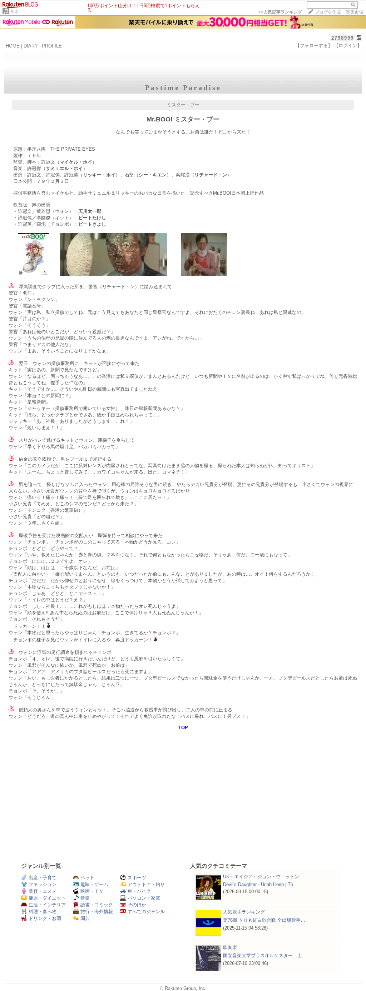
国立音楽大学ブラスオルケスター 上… (265, 955)
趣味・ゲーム (94, 884)
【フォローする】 (313, 45)
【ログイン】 (348, 45)
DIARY (31, 46)
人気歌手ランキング (244, 912)
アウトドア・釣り (146, 884)
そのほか (137, 904)
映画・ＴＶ (92, 891)
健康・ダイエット (47, 898)
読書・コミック (96, 904)
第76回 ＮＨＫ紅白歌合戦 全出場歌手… (264, 920)
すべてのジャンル (146, 911)
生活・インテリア (47, 904)
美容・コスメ (42, 891)
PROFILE (52, 46)
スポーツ (137, 877)
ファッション (42, 884)
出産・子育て (42, 877)
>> (280, 12)
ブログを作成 (328, 12)
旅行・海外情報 (96, 911)
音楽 (14, 11)
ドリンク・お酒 (45, 918)
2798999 (342, 38)
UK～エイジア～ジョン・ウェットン (261, 876)
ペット (87, 877)
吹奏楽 (230, 947)
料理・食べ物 (42, 911)
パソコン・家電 (144, 898)
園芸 (85, 918)
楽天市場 (354, 12)
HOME (13, 46)
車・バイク (139, 891)
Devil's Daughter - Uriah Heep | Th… (260, 884)
